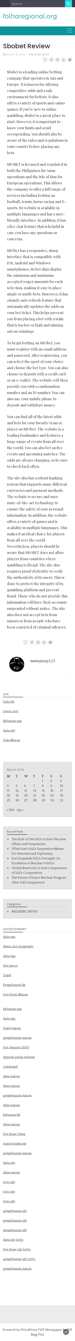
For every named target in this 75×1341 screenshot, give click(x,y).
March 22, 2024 (15, 54)
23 (52, 795)
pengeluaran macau (17, 1268)
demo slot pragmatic (18, 946)
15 (43, 790)
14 (34, 790)
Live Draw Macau (15, 994)
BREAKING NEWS (39, 54)
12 (17, 790)
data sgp (9, 937)
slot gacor (10, 965)
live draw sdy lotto (17, 1249)
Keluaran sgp (12, 721)
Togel (7, 975)
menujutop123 (42, 660)
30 (52, 800)
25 (8, 800)
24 (61, 795)
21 (34, 795)
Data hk (8, 701)
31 (61, 800)
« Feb (10, 810)
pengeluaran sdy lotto (19, 1259)
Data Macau (11, 740)
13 (25, 790)
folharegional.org (30, 16)
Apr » (20, 810)
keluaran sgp (12, 1009)
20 (26, 795)
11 (8, 790)
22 (43, 795)
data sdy (9, 730)
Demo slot (10, 711)
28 (35, 800)
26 (17, 800)
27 (25, 800)
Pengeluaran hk (14, 985)
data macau (11, 1105)
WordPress (29, 1330)
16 (51, 790)
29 (43, 800)
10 (61, 786)
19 (17, 795)
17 (61, 790)
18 (8, 795)
